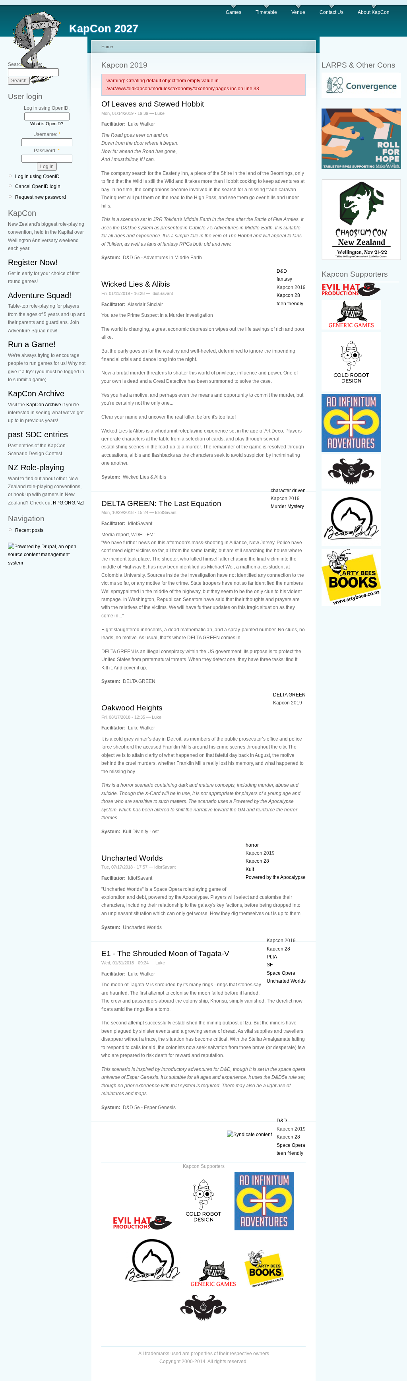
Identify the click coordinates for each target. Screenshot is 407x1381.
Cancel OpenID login (37, 186)
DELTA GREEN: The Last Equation (161, 503)
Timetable (266, 12)
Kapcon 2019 (291, 287)
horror (252, 845)
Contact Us (331, 12)
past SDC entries (38, 434)
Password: (47, 150)
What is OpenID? (46, 123)
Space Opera (281, 973)
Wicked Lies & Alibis (135, 284)
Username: (46, 134)
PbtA (272, 957)
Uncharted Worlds (132, 858)
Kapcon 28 (288, 295)
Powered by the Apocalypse (276, 877)
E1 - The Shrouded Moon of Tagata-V (165, 953)
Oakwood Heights (132, 708)
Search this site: (25, 64)
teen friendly (290, 303)
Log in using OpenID (37, 176)
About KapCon (374, 12)
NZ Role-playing (36, 467)
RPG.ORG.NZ (68, 503)
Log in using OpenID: (47, 108)
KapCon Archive (36, 393)
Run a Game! (32, 344)
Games (233, 12)
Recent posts (29, 530)
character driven (288, 490)
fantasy (284, 279)
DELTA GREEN (289, 695)
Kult (250, 869)
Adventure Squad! (40, 295)
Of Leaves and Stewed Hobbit (152, 104)
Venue (298, 12)
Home (107, 46)
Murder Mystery (287, 506)
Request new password (40, 197)
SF (270, 965)
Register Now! (33, 262)
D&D (282, 271)
